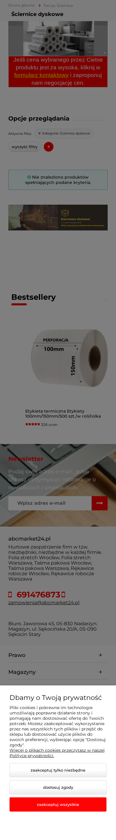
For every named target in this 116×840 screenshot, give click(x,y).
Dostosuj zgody (58, 787)
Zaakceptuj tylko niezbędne (58, 770)
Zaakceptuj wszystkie (58, 804)
